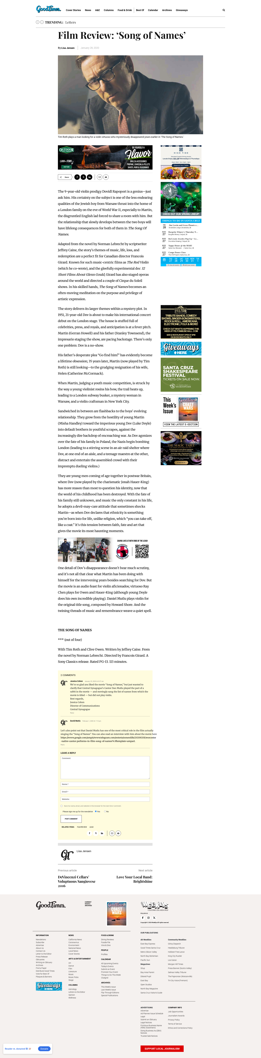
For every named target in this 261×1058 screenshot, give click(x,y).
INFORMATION (42, 935)
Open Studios (146, 984)
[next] (42, 22)
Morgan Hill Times (175, 964)
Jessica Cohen (76, 681)
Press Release (42, 957)
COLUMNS (73, 985)
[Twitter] (83, 177)
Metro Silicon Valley (149, 952)
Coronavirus (74, 942)
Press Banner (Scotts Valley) (180, 968)
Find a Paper (41, 968)
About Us (40, 948)
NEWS (71, 935)
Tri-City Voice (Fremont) (178, 980)
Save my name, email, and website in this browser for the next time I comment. (92, 806)
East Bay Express (148, 944)
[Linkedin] (89, 177)
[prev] (37, 22)
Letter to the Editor (44, 954)
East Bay (144, 980)
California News (75, 939)
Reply (72, 713)
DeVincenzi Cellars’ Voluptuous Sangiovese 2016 (76, 881)
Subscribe (40, 942)
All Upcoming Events (109, 963)
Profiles (104, 954)
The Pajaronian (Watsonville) (180, 976)
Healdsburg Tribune (176, 948)
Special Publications (109, 995)
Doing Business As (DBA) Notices (151, 1032)
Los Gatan (172, 960)
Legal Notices (146, 1022)
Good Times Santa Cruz (150, 948)
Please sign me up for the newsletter (78, 811)
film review (82, 827)
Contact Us (40, 951)
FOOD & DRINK (107, 935)
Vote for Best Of (42, 974)
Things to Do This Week (111, 975)
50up (143, 968)
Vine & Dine (106, 945)
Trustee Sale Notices (149, 1036)
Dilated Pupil (146, 976)
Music (71, 974)
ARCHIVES (88, 903)
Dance (71, 966)
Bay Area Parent (147, 972)
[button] (223, 10)
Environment (74, 945)
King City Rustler (175, 956)
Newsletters (41, 939)
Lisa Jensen (67, 48)
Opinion (72, 995)
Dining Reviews (107, 939)
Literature (73, 971)
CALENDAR (106, 959)
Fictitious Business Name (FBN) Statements (151, 1026)
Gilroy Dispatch (174, 944)
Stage (71, 980)
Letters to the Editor (77, 992)
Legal (143, 1016)
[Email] (98, 177)
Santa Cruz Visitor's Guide (151, 993)
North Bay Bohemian (149, 956)
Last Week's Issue (108, 990)
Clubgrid (104, 978)
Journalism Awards (176, 1016)
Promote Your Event (109, 972)
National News (75, 948)
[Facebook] (77, 177)
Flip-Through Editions (110, 992)
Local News (73, 951)
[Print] (106, 177)
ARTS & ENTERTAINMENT (80, 959)
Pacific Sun (145, 960)
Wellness (72, 998)
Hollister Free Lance (176, 952)
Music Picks (73, 977)
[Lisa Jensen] (67, 855)
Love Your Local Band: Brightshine (134, 879)
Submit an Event (108, 969)
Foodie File (105, 942)
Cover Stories (74, 954)
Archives (39, 965)
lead (92, 827)
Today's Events (107, 966)
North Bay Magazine (149, 989)
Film (70, 969)
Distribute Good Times (45, 971)
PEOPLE (104, 950)
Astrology (73, 989)
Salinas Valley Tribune (177, 972)
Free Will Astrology (79, 22)
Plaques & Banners (44, 977)
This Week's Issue (108, 987)
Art (70, 963)
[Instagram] (148, 918)
